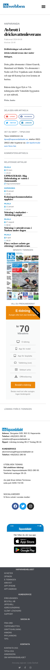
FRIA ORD (8, 623)
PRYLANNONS (10, 636)
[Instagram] (30, 506)
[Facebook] (15, 506)
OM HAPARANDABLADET (15, 657)
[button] (43, 6)
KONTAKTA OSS (11, 648)
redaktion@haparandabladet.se (16, 439)
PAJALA (7, 167)
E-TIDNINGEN (10, 580)
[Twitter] (22, 506)
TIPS (6, 639)
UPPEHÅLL (9, 604)
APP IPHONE (9, 586)
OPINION (8, 576)
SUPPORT (8, 614)
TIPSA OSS (9, 651)
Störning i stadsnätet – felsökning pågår (16, 213)
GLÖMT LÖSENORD (12, 611)
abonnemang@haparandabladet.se (17, 452)
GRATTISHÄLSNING (12, 629)
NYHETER (8, 573)
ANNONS (8, 633)
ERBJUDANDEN (11, 598)
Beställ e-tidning (23, 385)
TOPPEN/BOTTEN (12, 626)
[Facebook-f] (25, 668)
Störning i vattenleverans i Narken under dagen (18, 229)
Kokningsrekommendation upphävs (18, 198)
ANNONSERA (10, 654)
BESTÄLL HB (9, 601)
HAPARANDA (12, 23)
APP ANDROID (10, 589)
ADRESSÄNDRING (12, 608)
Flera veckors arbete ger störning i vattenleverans (17, 244)
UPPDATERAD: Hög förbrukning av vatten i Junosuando (16, 178)
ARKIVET (8, 583)
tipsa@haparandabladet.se (16, 139)
